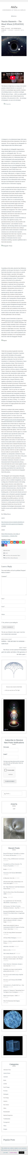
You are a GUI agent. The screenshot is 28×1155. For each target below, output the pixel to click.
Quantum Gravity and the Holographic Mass (14, 419)
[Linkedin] (14, 542)
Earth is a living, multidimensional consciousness (13, 858)
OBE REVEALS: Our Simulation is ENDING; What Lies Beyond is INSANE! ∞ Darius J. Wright (13, 920)
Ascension (5, 1076)
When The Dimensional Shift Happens (11, 1000)
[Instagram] (5, 545)
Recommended (16, 28)
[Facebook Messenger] (5, 542)
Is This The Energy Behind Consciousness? (12, 932)
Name (3, 598)
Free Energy (6, 1097)
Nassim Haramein (14, 557)
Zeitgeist (5, 1129)
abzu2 (6, 553)
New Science (5, 28)
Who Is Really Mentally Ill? (9, 953)
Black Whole (7, 557)
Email (3, 606)
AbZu (14, 7)
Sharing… (5, 897)
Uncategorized (6, 1122)
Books (4, 1080)
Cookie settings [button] (13, 1152)
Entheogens (5, 1094)
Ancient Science (6, 1073)
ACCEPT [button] (21, 1152)
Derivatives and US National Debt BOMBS (12, 979)
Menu (15, 16)
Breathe (5, 869)
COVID (5, 1083)
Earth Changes (6, 1087)
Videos (3, 30)
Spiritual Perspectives (8, 1115)
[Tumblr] (3, 545)
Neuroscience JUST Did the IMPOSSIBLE (12, 872)
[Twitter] (8, 542)
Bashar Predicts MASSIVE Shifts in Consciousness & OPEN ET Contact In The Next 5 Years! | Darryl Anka (13, 927)
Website (3, 614)
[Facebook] (3, 542)
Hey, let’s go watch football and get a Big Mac (13, 974)
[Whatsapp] (20, 542)
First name (6, 747)
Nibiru (4, 1108)
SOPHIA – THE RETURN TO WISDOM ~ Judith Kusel (13, 641)
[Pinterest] (17, 542)
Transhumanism (6, 1118)
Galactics (5, 1101)
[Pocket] (23, 542)
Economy (5, 1090)
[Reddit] (11, 542)
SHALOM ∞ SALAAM (8, 946)
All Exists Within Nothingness (9, 937)
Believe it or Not (7, 950)
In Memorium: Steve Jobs (8, 878)
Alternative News (7, 1069)
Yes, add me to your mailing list (10, 622)
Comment (4, 576)
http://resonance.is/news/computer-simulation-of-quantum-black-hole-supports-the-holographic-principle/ (12, 524)
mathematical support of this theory (13, 320)
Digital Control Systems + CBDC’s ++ (11, 995)
